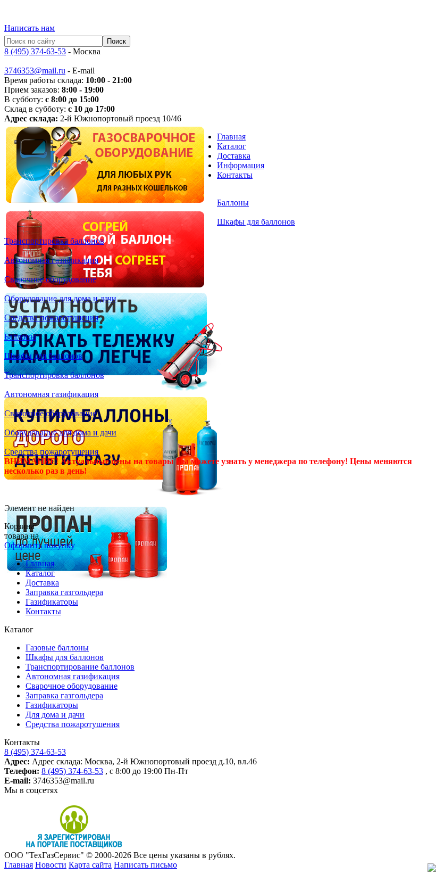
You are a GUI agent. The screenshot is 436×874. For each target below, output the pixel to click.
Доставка (233, 155)
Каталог (231, 146)
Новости (50, 864)
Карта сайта (90, 864)
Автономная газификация (73, 676)
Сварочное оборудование (72, 685)
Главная (231, 136)
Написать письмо (145, 864)
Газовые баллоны (57, 647)
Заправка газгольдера (64, 592)
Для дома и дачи (55, 714)
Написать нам (29, 27)
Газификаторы (52, 601)
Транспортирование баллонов (80, 666)
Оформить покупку (39, 545)
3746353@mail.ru (34, 70)
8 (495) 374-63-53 (35, 51)
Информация (240, 165)
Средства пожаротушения (73, 724)
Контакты (235, 174)
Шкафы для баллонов (65, 657)
